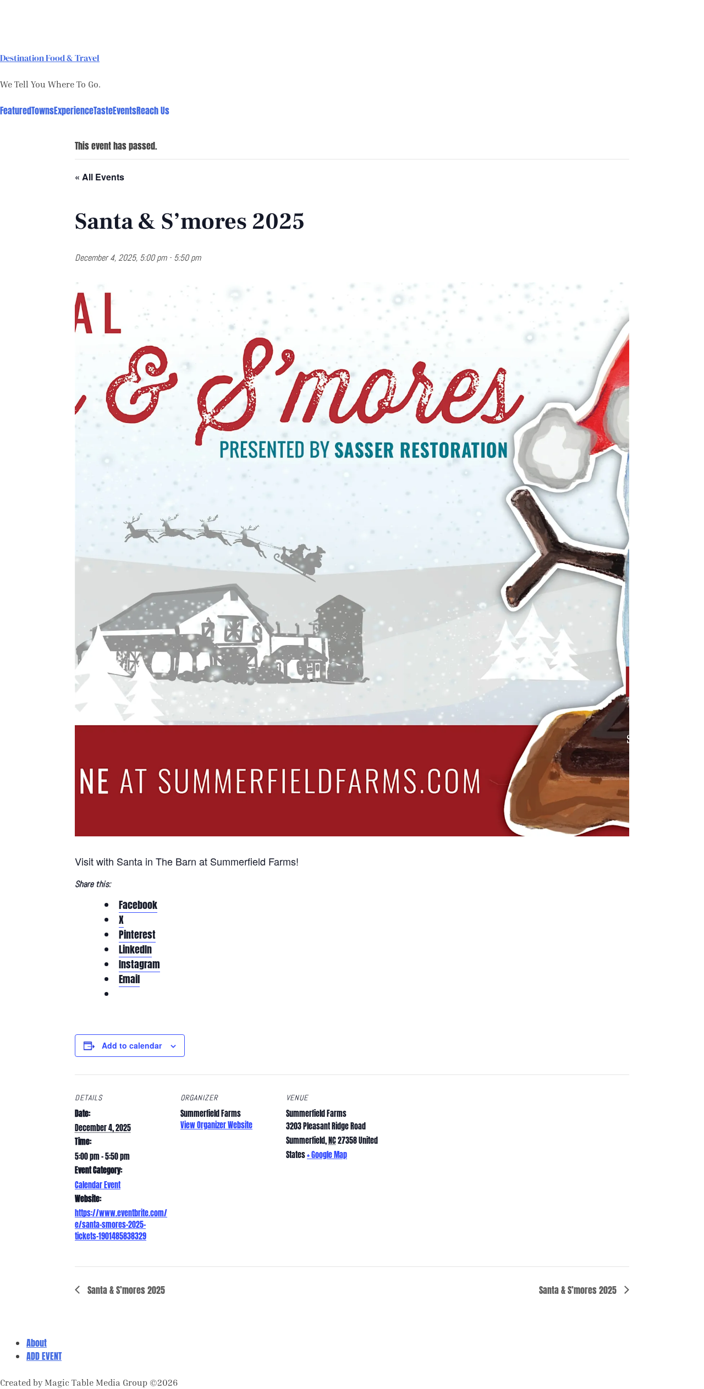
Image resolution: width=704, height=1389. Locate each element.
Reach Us (152, 110)
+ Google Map (327, 1155)
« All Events (99, 176)
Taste (103, 110)
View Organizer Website (216, 1125)
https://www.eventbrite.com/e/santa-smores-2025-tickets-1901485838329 (121, 1225)
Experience (74, 110)
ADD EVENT (44, 1356)
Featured (15, 110)
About (36, 1342)
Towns (42, 110)
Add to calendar (132, 1045)
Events (124, 110)
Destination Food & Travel (50, 58)
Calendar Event (97, 1185)
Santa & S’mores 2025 (125, 1290)
